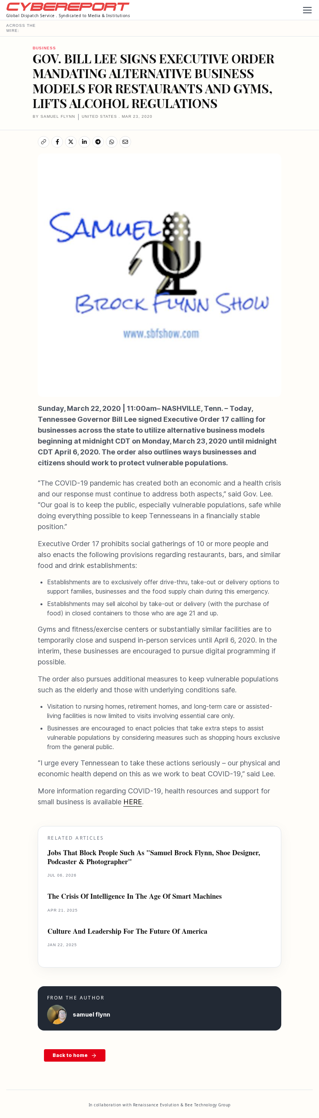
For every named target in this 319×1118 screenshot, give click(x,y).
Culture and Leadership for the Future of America (127, 931)
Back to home (70, 1055)
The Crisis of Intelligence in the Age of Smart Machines (134, 896)
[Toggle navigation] (307, 10)
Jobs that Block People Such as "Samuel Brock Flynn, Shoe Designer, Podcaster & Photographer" (153, 857)
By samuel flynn (54, 116)
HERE (132, 802)
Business (44, 48)
